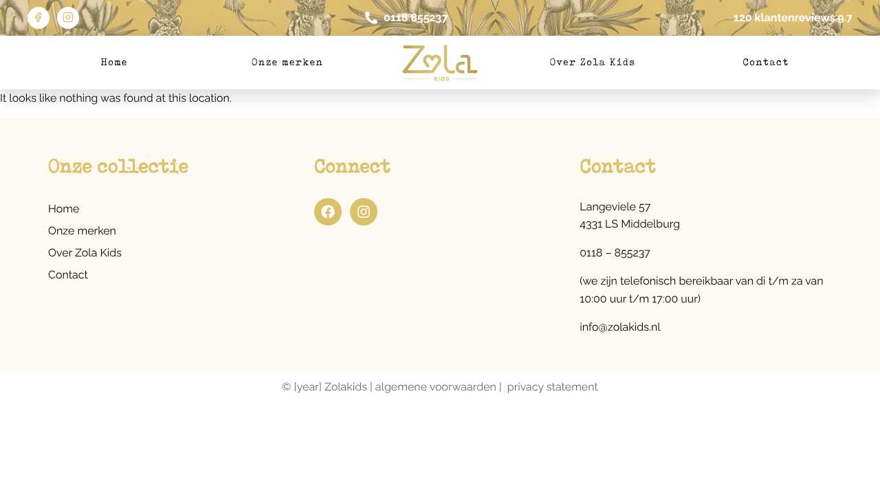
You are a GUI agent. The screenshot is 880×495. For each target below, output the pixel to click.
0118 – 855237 (615, 252)
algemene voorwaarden (435, 386)
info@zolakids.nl (620, 326)
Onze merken (287, 62)
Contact (765, 62)
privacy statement (552, 386)
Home (114, 62)
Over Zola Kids (593, 62)
